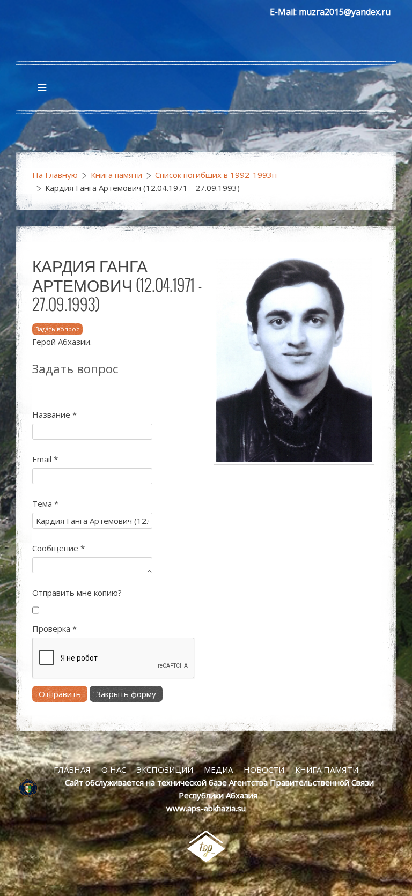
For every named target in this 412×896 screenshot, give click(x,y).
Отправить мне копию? (77, 592)
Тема (45, 503)
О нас (113, 769)
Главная (72, 769)
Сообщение (58, 548)
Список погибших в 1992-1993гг (216, 174)
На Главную (55, 174)
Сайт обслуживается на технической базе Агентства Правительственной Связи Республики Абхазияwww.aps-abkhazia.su (219, 795)
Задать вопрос (57, 329)
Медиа (218, 769)
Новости (264, 769)
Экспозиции (165, 769)
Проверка (54, 628)
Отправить (60, 693)
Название (54, 414)
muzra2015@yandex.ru (345, 12)
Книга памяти (116, 174)
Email (45, 459)
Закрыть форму (126, 693)
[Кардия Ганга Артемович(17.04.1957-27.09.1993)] (294, 359)
